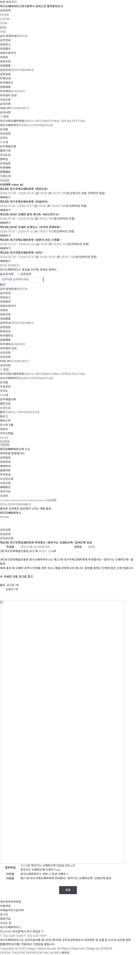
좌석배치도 (6, 82)
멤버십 (4, 159)
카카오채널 (6, 433)
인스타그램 (6, 425)
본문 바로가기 (8, 2)
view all (17, 184)
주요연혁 (5, 133)
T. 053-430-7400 (11, 935)
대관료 (4, 57)
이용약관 (5, 906)
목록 (68, 890)
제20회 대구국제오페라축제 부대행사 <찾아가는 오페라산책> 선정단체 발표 (65, 878)
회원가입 (5, 918)
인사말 (4, 129)
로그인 (4, 914)
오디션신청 (6, 479)
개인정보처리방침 (10, 901)
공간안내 (5, 40)
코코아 (4, 496)
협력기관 (5, 150)
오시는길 (5, 155)
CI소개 (4, 142)
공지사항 (5, 104)
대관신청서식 (8, 53)
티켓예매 (5, 167)
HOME (4, 14)
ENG (3, 31)
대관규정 (5, 61)
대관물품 (5, 65)
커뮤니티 (14, 108)
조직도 (4, 138)
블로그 (4, 416)
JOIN (3, 23)
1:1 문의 (4, 116)
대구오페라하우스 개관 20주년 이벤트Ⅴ (44, 874)
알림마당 (5, 470)
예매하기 (5, 197)
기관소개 (5, 176)
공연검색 (5, 10)
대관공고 (5, 44)
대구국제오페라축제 (43, 121)
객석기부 (5, 491)
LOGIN (5, 19)
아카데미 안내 (8, 95)
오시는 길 (5, 923)
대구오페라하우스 (26, 125)
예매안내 (5, 466)
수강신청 (5, 99)
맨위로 (65, 952)
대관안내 (5, 462)
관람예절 (5, 87)
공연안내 (17, 70)
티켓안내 (5, 78)
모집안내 (5, 534)
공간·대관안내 (14, 36)
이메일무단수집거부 (12, 910)
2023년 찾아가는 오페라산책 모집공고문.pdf (47, 865)
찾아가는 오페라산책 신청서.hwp (40, 869)
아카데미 (12, 91)
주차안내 (5, 474)
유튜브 (4, 429)
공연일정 (5, 74)
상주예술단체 (8, 146)
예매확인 (5, 487)
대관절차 (5, 48)
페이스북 (5, 420)
